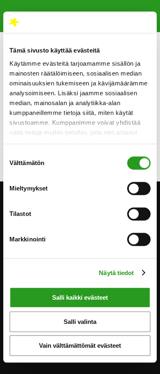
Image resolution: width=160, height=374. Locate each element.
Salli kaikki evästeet (80, 297)
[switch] (139, 188)
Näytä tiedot (116, 272)
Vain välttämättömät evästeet (80, 345)
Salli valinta (80, 321)
